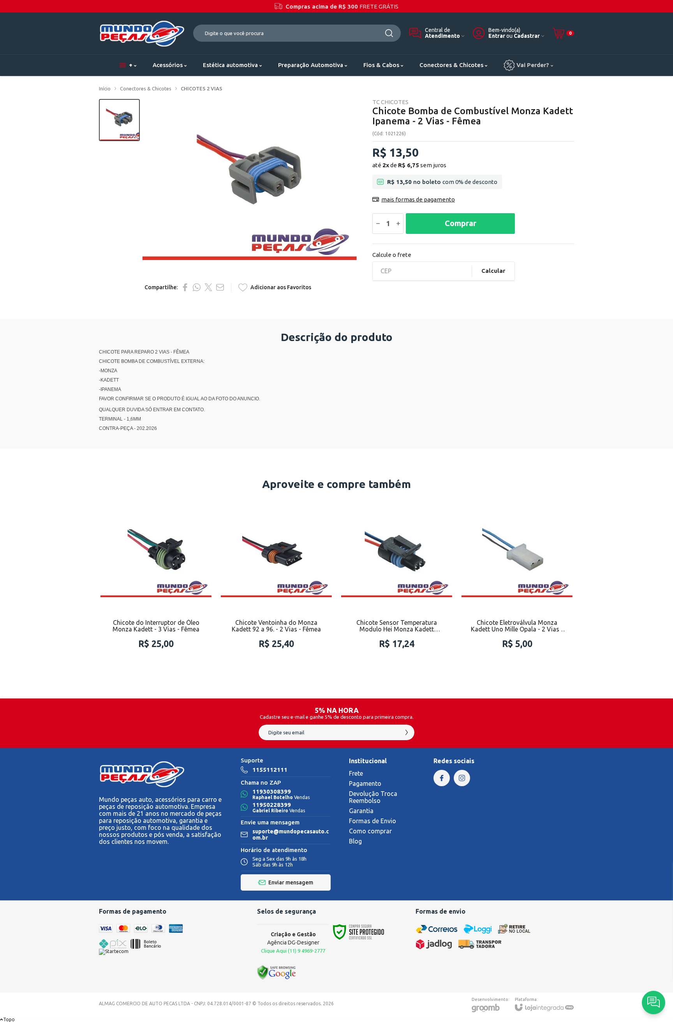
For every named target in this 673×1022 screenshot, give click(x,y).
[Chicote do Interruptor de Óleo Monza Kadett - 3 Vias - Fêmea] (156, 582)
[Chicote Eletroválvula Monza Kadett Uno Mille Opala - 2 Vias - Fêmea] (517, 582)
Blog (355, 841)
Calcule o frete (391, 255)
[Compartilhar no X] (208, 287)
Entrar (496, 36)
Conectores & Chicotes (145, 88)
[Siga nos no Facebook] (441, 778)
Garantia (361, 810)
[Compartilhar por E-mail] (220, 287)
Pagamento (365, 783)
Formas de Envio (372, 820)
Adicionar (171, 620)
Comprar (460, 223)
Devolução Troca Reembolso (373, 797)
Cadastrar (527, 36)
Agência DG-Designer (293, 942)
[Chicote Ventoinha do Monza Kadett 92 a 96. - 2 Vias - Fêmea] (276, 582)
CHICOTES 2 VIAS (201, 88)
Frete (356, 773)
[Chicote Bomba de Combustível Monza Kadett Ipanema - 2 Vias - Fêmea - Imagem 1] (119, 120)
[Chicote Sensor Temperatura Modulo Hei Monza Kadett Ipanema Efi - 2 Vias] (396, 582)
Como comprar (370, 831)
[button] (119, 120)
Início (105, 88)
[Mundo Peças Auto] (142, 33)
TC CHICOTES (390, 102)
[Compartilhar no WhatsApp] (197, 287)
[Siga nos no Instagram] (462, 778)
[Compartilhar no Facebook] (185, 287)
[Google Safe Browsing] (276, 971)
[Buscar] (389, 33)
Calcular (493, 270)
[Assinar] (406, 732)
